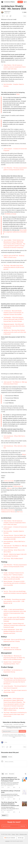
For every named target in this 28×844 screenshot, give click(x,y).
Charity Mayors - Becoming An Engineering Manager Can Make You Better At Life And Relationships (14, 657)
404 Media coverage (10, 214)
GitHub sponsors (17, 486)
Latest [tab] (6, 773)
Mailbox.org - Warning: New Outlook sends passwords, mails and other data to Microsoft (15, 332)
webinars (9, 488)
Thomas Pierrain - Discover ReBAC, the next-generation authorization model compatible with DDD (15, 537)
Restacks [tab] (10, 756)
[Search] (25, 773)
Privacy (13, 834)
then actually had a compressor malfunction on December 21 (15, 231)
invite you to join (9, 481)
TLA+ (18, 94)
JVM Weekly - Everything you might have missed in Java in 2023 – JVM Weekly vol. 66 (14, 601)
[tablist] (7, 756)
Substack (7, 841)
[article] (14, 782)
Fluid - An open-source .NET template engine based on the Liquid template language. (14, 619)
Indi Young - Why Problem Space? (13, 558)
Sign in (25, 2)
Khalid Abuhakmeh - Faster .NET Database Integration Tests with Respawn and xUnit (13, 631)
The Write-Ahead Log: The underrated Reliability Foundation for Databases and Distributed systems (10, 803)
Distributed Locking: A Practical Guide (10, 791)
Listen (25, 12)
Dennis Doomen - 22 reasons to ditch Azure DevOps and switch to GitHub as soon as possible (14, 583)
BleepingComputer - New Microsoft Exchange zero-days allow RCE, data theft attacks (14, 326)
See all (4, 815)
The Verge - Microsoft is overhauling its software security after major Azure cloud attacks (15, 714)
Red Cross (20, 511)
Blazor (24, 454)
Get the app (20, 837)
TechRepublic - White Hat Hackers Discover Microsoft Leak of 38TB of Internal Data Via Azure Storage (14, 319)
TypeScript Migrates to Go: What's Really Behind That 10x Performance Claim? (10, 779)
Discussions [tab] (11, 773)
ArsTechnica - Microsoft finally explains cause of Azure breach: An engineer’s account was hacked (13, 312)
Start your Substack (10, 837)
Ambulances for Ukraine (8, 511)
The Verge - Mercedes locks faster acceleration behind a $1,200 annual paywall (14, 267)
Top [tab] (2, 773)
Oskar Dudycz (7, 11)
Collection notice (23, 834)
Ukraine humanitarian (8, 510)
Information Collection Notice (15, 735)
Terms (17, 834)
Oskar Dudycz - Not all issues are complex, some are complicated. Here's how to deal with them (15, 67)
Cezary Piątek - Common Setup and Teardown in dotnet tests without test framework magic (14, 625)
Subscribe (20, 2)
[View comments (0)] (7, 16)
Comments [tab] (4, 756)
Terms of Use (20, 734)
